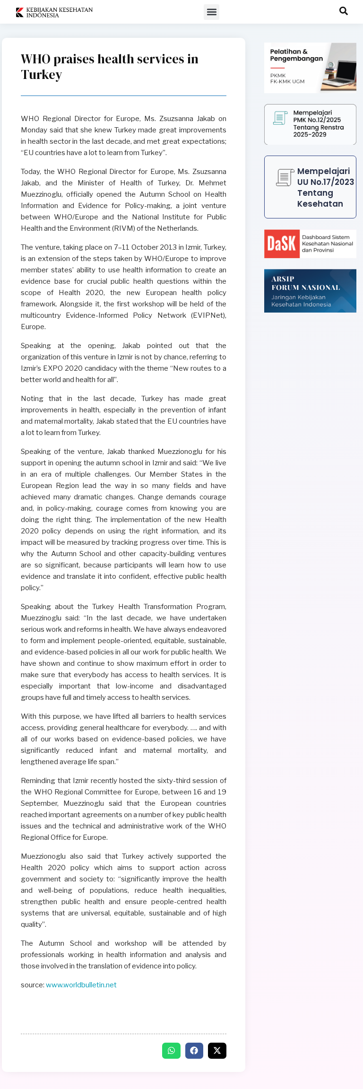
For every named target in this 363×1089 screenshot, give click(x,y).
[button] (211, 12)
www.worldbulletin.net (81, 985)
